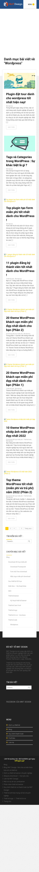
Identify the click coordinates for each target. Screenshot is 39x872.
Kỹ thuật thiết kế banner (18, 601)
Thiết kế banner (13, 596)
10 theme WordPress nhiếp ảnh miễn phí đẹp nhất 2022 (20, 432)
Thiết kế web (10, 279)
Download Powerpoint (18, 567)
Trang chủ (7, 801)
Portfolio (11, 738)
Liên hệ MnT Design (11, 779)
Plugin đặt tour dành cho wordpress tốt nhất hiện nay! (20, 98)
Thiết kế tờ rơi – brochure (17, 615)
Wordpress (9, 106)
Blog (8, 557)
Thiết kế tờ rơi (21, 798)
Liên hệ (11, 742)
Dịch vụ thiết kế (14, 725)
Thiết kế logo (12, 610)
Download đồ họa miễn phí (14, 333)
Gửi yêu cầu (24, 776)
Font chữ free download (18, 572)
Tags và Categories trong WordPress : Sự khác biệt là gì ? (20, 161)
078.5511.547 (19, 761)
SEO (9, 591)
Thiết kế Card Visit (14, 605)
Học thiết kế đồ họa (15, 581)
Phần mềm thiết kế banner (13, 784)
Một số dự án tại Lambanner (14, 782)
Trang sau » (28, 528)
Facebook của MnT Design (18, 702)
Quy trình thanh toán (16, 734)
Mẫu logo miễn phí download (20, 576)
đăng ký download (11, 776)
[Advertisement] (19, 29)
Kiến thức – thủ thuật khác (17, 586)
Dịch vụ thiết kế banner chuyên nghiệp (18, 773)
